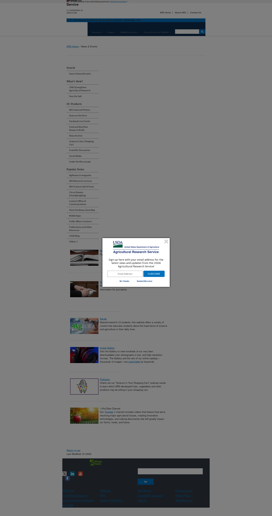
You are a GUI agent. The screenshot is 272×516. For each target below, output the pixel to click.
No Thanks (124, 281)
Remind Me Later (144, 281)
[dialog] (136, 262)
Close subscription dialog (166, 241)
